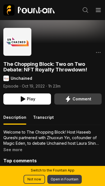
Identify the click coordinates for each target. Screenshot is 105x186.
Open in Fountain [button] (64, 179)
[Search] (85, 10)
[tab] (14, 120)
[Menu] (98, 10)
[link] (29, 10)
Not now (34, 179)
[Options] (98, 52)
